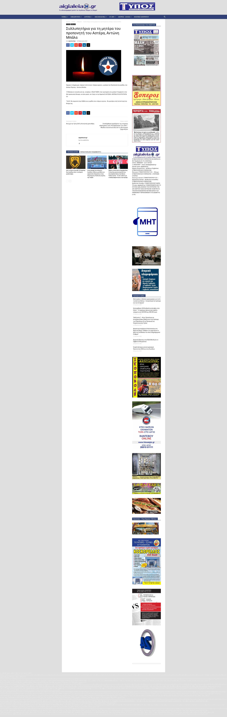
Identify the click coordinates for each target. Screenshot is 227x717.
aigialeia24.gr (72, 41)
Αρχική (68, 21)
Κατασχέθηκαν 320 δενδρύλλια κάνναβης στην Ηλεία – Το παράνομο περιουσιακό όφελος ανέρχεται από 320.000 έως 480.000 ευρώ (146, 310)
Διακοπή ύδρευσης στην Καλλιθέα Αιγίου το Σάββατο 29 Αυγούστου (145, 340)
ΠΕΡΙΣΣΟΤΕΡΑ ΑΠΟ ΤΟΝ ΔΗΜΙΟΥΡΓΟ (90, 152)
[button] (164, 17)
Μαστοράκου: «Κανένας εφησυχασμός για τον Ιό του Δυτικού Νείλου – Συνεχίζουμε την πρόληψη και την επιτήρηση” (147, 301)
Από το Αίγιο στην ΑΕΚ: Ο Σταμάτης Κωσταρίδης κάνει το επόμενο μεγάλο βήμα (75, 172)
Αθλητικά (79, 21)
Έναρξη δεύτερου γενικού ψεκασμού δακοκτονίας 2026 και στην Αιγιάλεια (144, 348)
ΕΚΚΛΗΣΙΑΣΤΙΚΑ (100, 17)
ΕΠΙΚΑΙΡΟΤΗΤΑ (75, 17)
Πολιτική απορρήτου (141, 17)
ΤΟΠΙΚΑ (64, 17)
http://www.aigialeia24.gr (83, 140)
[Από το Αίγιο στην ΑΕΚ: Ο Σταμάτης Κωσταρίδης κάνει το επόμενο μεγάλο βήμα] (75, 162)
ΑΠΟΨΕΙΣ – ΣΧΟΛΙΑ (124, 17)
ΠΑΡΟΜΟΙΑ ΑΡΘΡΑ (72, 152)
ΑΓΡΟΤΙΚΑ (87, 17)
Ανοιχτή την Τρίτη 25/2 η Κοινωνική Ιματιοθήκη (80, 124)
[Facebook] (79, 144)
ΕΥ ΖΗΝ (111, 17)
